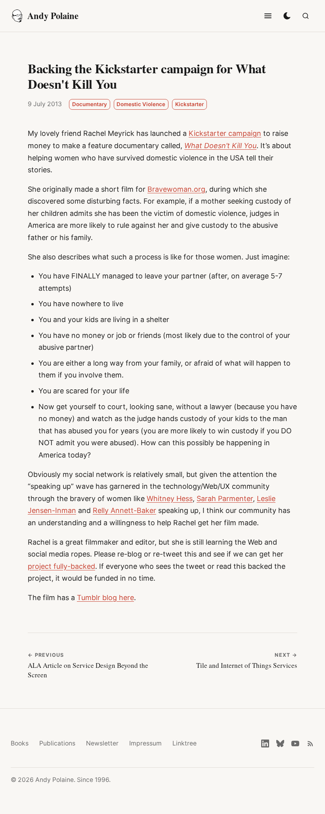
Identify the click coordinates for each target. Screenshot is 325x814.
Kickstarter (189, 104)
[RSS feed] (310, 743)
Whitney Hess (170, 498)
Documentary (89, 104)
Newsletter (102, 743)
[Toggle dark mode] (287, 16)
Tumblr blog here (105, 597)
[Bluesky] (280, 743)
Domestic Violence (141, 104)
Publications (57, 743)
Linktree (184, 743)
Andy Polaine (52, 15)
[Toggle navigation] (268, 16)
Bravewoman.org (176, 189)
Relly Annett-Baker (124, 510)
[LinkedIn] (265, 743)
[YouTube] (295, 743)
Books (20, 743)
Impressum (145, 743)
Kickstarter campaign (225, 133)
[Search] (305, 16)
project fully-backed (61, 566)
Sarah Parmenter (225, 498)
